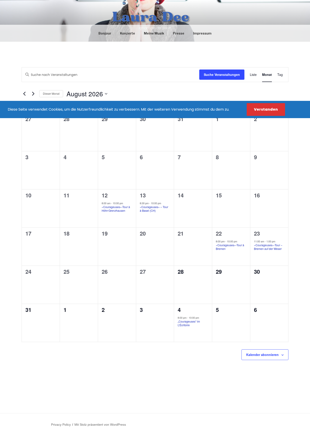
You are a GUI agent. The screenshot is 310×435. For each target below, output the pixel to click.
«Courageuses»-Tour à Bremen (230, 247)
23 (257, 233)
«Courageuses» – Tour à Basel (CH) (154, 209)
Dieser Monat (51, 93)
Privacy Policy (61, 424)
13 (143, 195)
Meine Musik (154, 33)
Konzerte (127, 33)
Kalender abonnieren (262, 354)
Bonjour (104, 33)
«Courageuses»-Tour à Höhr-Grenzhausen (116, 209)
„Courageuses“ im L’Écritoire (189, 323)
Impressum (202, 33)
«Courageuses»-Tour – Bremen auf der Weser (268, 247)
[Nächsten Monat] (33, 94)
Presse (178, 33)
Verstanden (266, 109)
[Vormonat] (24, 94)
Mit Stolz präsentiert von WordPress (100, 424)
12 (105, 195)
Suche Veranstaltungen (222, 74)
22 (219, 233)
